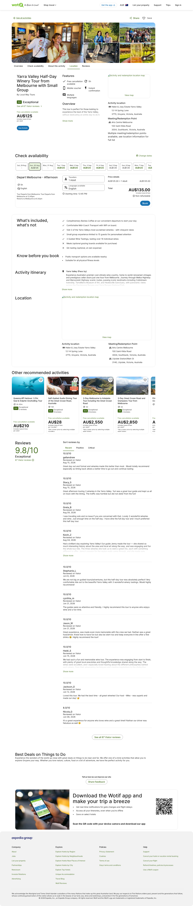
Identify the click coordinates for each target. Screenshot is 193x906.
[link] (22, 18)
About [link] (14, 852)
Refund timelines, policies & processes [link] (158, 865)
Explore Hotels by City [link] (64, 865)
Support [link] (146, 852)
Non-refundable (141, 196)
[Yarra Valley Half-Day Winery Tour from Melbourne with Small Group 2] (101, 33)
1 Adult (72, 180)
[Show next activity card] (155, 405)
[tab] (22, 167)
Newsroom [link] (16, 870)
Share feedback (96, 781)
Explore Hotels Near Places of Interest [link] (70, 861)
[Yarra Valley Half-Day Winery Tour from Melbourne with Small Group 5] (137, 53)
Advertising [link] (16, 879)
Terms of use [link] (104, 861)
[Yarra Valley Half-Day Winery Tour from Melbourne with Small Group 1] (47, 43)
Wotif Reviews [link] (61, 883)
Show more (67, 121)
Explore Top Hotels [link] (63, 870)
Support (157, 5)
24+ (149, 58)
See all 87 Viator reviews (28, 106)
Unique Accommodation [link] (65, 874)
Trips (168, 5)
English (72, 188)
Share (136, 18)
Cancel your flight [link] (150, 861)
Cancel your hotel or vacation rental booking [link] (160, 856)
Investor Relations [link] (19, 874)
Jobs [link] (14, 856)
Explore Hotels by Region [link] (65, 852)
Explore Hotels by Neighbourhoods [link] (69, 856)
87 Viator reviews (23, 460)
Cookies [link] (102, 856)
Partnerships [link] (17, 865)
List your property (141, 5)
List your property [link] (19, 861)
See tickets (23, 128)
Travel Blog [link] (60, 879)
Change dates (144, 155)
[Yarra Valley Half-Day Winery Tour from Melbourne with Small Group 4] (101, 53)
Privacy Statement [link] (106, 852)
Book (145, 203)
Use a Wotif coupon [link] (150, 870)
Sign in (178, 5)
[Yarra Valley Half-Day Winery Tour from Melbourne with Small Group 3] (137, 33)
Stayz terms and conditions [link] (110, 865)
